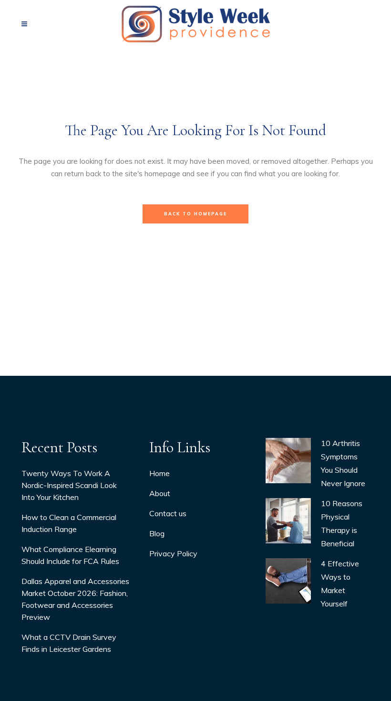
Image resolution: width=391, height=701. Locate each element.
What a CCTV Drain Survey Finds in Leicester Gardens (68, 643)
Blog (157, 533)
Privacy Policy (173, 553)
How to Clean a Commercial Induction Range (68, 523)
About (159, 493)
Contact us (167, 513)
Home (159, 473)
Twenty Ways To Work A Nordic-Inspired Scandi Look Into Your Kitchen (69, 485)
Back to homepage (195, 213)
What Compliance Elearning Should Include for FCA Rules (70, 555)
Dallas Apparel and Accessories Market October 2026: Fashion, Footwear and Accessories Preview (75, 599)
